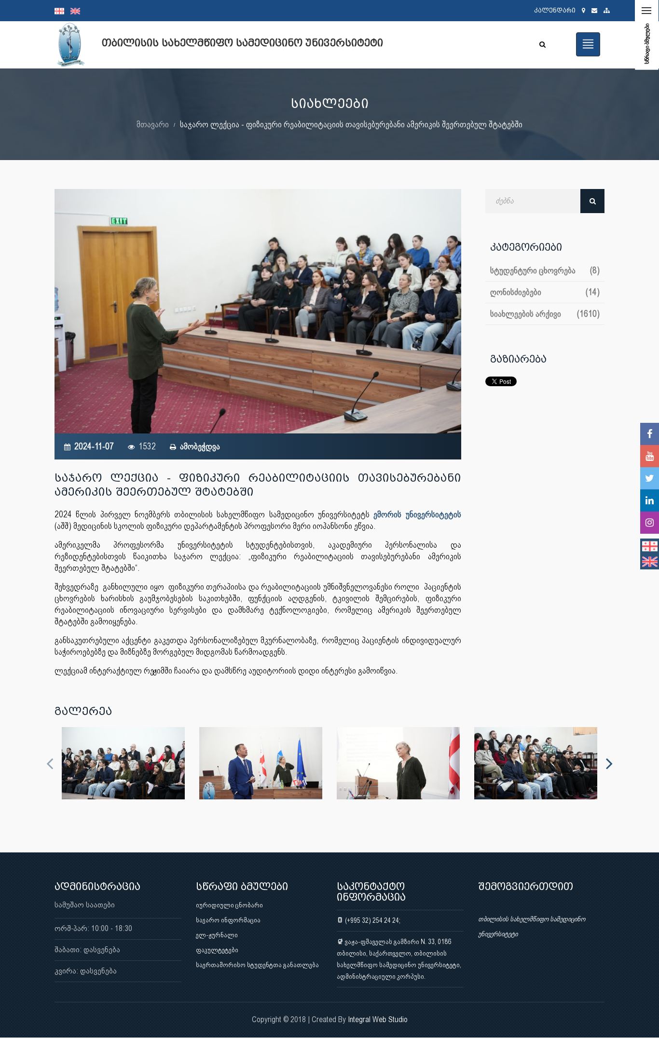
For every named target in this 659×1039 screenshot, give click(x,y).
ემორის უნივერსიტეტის (417, 514)
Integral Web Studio (378, 1019)
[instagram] (650, 522)
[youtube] (650, 456)
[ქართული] (62, 10)
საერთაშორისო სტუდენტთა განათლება (257, 965)
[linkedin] (650, 500)
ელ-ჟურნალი (217, 935)
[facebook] (649, 434)
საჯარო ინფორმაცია (228, 920)
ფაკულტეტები (217, 950)
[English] (77, 10)
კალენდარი (555, 10)
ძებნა (592, 201)
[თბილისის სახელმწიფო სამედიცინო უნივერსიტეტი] (123, 763)
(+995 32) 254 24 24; (371, 920)
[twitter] (649, 478)
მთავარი (153, 124)
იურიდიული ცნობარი (229, 905)
